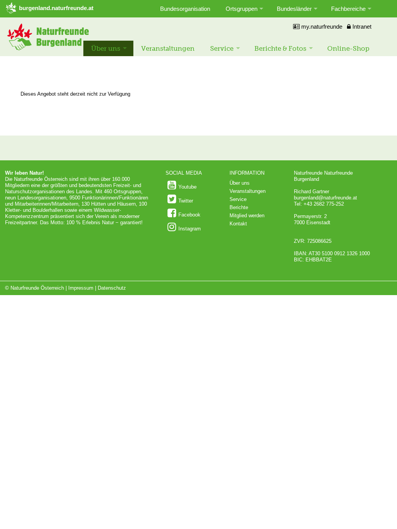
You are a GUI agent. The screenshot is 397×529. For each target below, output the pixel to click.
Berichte (239, 207)
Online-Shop (348, 48)
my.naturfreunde (321, 26)
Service (221, 48)
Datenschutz (112, 288)
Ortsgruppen (241, 8)
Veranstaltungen (168, 48)
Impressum (80, 288)
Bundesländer (294, 8)
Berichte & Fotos (280, 48)
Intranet (361, 26)
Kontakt (238, 224)
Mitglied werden (247, 215)
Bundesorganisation (185, 8)
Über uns (105, 48)
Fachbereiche (348, 8)
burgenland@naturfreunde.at (325, 198)
